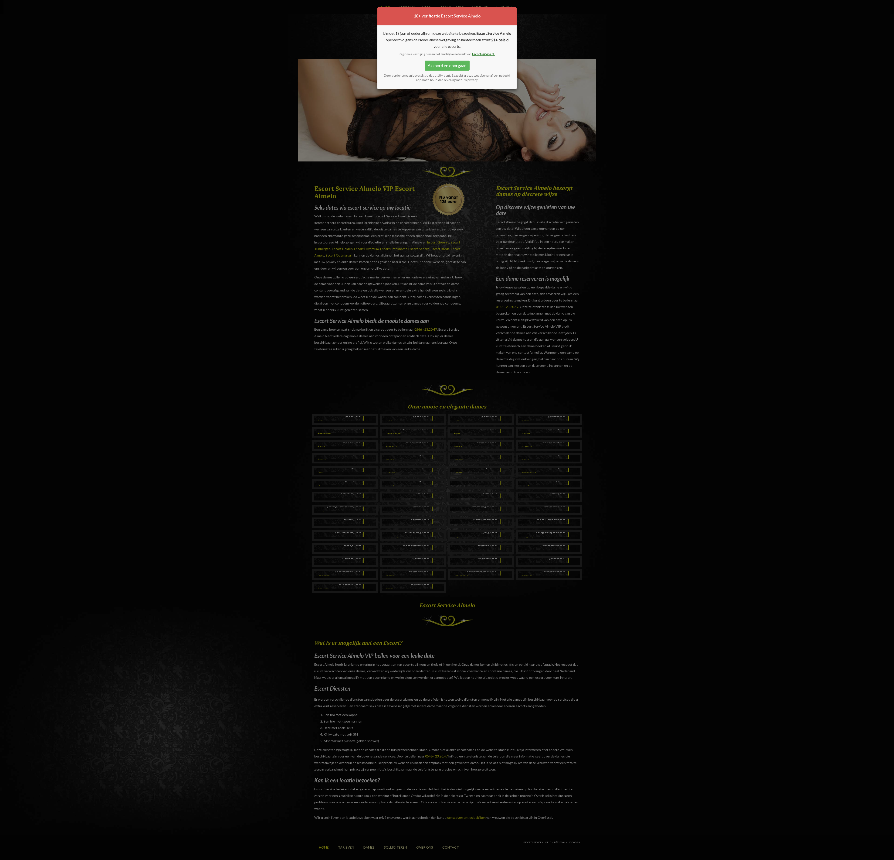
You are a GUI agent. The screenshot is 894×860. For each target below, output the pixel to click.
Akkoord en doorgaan (447, 65)
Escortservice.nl (483, 54)
